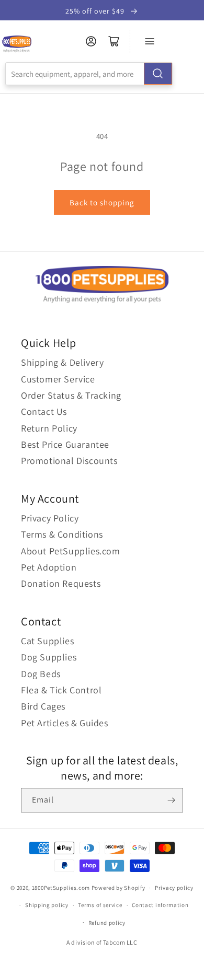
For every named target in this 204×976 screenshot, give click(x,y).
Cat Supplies (47, 641)
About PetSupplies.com (70, 551)
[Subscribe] (171, 800)
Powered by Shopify (118, 887)
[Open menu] (149, 41)
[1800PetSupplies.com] (16, 44)
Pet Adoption (48, 567)
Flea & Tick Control (61, 690)
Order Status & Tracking (71, 395)
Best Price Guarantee (65, 444)
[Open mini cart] (114, 41)
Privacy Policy (49, 518)
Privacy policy (174, 887)
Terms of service (100, 905)
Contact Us (44, 411)
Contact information (160, 905)
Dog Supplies (48, 657)
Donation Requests (60, 583)
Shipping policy (47, 905)
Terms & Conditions (62, 534)
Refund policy (107, 922)
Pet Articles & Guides (64, 723)
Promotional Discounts (69, 461)
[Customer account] (91, 41)
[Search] (158, 74)
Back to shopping (102, 202)
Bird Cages (43, 706)
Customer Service (58, 379)
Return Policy (49, 428)
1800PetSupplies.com (61, 887)
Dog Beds (41, 674)
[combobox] (89, 73)
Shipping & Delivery (62, 362)
